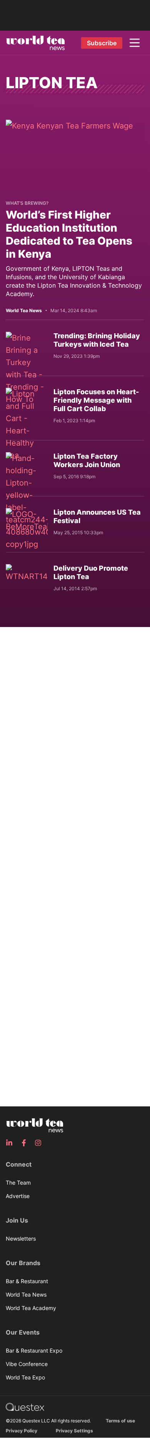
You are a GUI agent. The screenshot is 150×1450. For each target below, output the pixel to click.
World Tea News (26, 1294)
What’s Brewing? (27, 203)
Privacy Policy (21, 1431)
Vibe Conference (27, 1364)
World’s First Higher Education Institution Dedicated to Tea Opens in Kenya (69, 234)
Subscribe (102, 43)
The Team (18, 1182)
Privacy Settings (74, 1431)
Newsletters (21, 1238)
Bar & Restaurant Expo (34, 1350)
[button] (134, 43)
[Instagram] (40, 1143)
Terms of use (120, 1421)
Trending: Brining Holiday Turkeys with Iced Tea (96, 340)
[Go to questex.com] (25, 1406)
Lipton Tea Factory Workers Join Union (86, 460)
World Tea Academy (31, 1308)
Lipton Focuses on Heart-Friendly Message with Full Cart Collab (96, 400)
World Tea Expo (25, 1377)
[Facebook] (26, 1143)
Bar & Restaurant (27, 1281)
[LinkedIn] (11, 1143)
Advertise (18, 1196)
